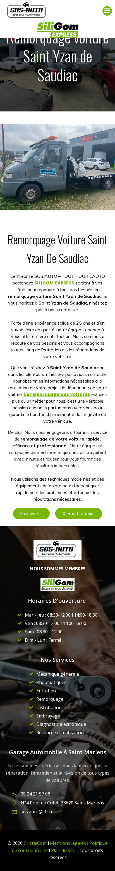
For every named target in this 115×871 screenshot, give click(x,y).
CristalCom (35, 843)
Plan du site (63, 850)
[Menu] (107, 11)
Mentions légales (68, 843)
